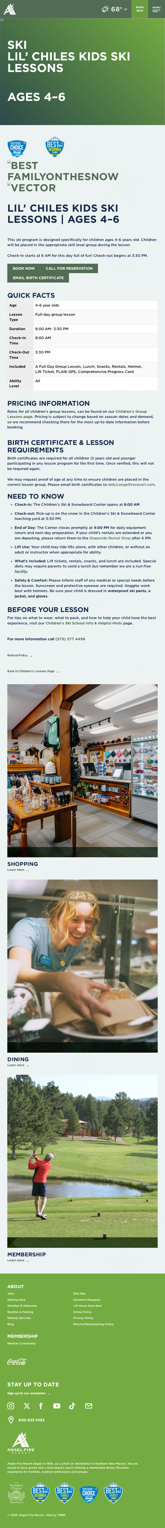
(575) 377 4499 (70, 639)
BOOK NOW (24, 268)
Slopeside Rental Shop (110, 538)
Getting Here (16, 1299)
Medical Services (19, 1318)
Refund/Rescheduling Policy (93, 1324)
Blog (10, 1324)
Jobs (10, 1293)
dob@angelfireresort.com (131, 484)
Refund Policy (17, 655)
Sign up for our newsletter (26, 1393)
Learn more (15, 869)
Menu (156, 7)
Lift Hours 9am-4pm (87, 1305)
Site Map (79, 1293)
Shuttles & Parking (20, 1312)
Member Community (21, 1343)
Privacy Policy (83, 1318)
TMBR (61, 1515)
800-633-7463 (31, 1420)
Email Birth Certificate (38, 278)
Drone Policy (82, 1312)
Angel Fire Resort (9, 9)
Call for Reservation (69, 268)
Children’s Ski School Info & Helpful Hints (84, 623)
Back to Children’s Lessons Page (30, 671)
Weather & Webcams (22, 1305)
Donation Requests (86, 1299)
